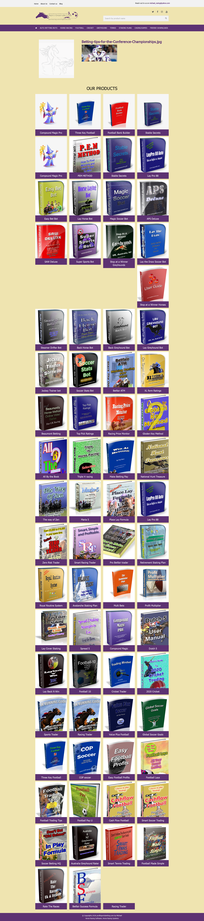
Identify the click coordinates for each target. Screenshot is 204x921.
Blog (61, 4)
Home (36, 4)
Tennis (113, 28)
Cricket (90, 28)
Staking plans (125, 28)
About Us (44, 4)
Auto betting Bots (48, 28)
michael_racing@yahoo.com (160, 3)
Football (79, 28)
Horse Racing (66, 28)
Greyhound (102, 28)
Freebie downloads (159, 28)
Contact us (53, 4)
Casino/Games (141, 28)
